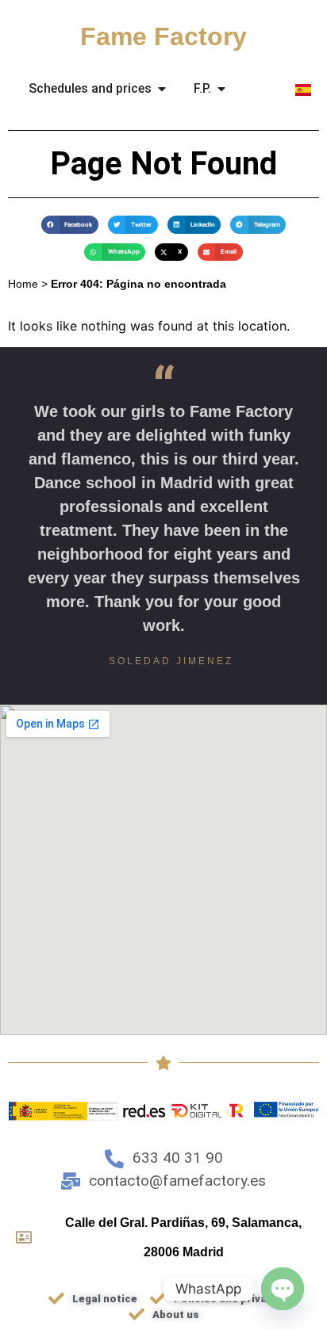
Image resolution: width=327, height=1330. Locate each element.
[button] (69, 225)
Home (23, 284)
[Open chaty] (282, 1288)
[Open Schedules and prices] (162, 88)
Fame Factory (163, 36)
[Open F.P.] (221, 88)
